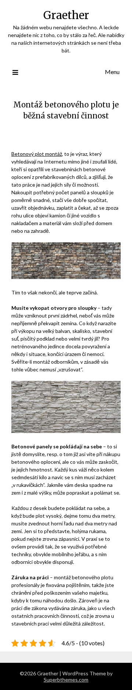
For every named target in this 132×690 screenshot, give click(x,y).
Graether (66, 15)
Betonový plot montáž (36, 154)
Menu (112, 71)
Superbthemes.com (66, 679)
